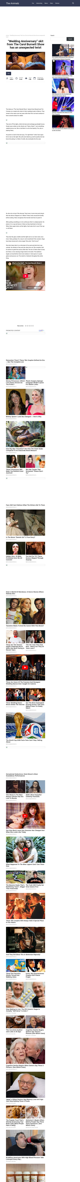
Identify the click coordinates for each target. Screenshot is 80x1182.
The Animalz (12, 3)
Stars (51, 3)
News (46, 3)
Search (52, 35)
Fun (33, 3)
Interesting (39, 3)
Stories (57, 3)
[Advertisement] (40, 22)
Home (7, 35)
